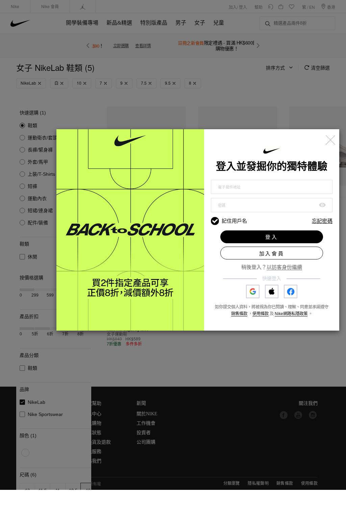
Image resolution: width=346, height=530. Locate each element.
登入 (271, 237)
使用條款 (260, 313)
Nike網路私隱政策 (291, 313)
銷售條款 (239, 313)
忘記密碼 (322, 221)
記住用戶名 (234, 221)
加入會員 (272, 253)
